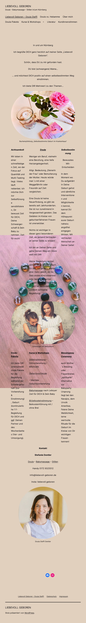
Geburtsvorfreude (38, 373)
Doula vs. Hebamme (50, 17)
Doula (31, 461)
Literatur (51, 22)
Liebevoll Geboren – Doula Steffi (21, 17)
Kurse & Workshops (31, 22)
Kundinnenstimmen (67, 22)
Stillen (55, 461)
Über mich (68, 17)
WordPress (29, 613)
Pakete (14, 356)
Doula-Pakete (12, 22)
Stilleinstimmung (37, 359)
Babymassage (36, 390)
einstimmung (40, 400)
